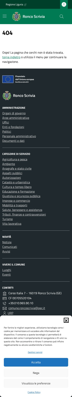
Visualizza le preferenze (36, 383)
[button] (66, 320)
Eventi (6, 274)
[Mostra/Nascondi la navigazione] (4, 16)
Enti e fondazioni (13, 127)
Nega (36, 373)
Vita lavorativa (11, 223)
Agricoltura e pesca (14, 159)
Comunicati (9, 246)
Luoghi (6, 270)
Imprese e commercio (16, 200)
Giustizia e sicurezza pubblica (21, 196)
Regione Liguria (14, 4)
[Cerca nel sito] (61, 16)
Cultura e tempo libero (16, 187)
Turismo (7, 219)
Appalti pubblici (12, 173)
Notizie (7, 242)
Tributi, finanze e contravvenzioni (24, 214)
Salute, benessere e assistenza (22, 209)
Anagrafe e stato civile (16, 168)
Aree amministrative (15, 117)
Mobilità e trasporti (14, 205)
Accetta (36, 362)
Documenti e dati (13, 140)
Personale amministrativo (19, 136)
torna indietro (11, 57)
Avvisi (6, 251)
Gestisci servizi (35, 352)
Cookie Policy (34, 392)
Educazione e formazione (18, 191)
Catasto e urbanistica (16, 182)
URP (10, 313)
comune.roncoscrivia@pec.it (26, 308)
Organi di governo (14, 113)
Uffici (5, 122)
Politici (6, 131)
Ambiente (8, 164)
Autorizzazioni (11, 177)
